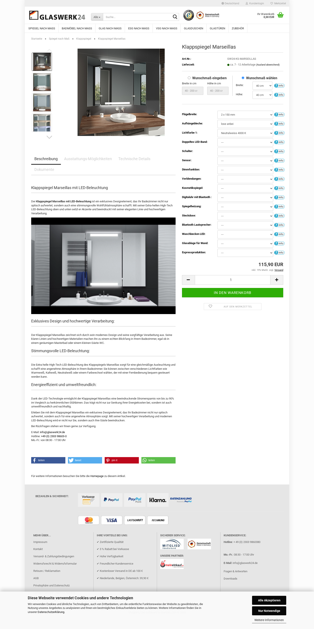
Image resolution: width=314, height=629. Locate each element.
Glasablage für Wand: (195, 243)
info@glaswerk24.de (52, 432)
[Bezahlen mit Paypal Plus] (135, 500)
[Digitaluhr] (279, 197)
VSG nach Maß (166, 28)
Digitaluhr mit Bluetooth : (197, 197)
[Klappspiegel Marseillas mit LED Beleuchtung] (121, 92)
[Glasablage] (279, 243)
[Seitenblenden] (279, 178)
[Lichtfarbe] (279, 132)
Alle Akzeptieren (269, 600)
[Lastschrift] (135, 520)
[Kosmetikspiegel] (279, 188)
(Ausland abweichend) (268, 64)
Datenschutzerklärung (51, 612)
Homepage (97, 476)
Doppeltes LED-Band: (195, 141)
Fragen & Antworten (235, 571)
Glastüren (217, 28)
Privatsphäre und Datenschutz (51, 585)
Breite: (240, 85)
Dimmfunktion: (191, 169)
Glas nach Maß (110, 28)
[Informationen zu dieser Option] (279, 85)
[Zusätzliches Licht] (279, 142)
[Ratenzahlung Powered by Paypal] (181, 500)
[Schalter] (279, 151)
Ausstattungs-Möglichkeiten (88, 159)
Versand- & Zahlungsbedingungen (53, 556)
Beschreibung (46, 159)
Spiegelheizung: (191, 206)
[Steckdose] (279, 215)
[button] (230, 3)
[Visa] (112, 520)
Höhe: (239, 94)
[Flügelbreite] (279, 114)
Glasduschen (193, 28)
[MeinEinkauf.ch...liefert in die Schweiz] (173, 565)
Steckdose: (189, 215)
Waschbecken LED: (193, 234)
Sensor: (187, 160)
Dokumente (44, 169)
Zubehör (238, 28)
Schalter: (187, 151)
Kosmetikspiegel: (192, 187)
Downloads (230, 578)
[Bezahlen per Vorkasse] (89, 500)
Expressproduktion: (194, 252)
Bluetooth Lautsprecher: (196, 224)
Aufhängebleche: (192, 123)
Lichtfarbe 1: (190, 132)
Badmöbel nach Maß (77, 28)
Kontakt (38, 549)
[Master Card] (89, 520)
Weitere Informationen (269, 620)
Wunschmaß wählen (261, 78)
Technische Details (134, 159)
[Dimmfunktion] (279, 169)
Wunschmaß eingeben (209, 78)
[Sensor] (279, 160)
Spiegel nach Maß (41, 28)
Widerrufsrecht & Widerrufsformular (55, 563)
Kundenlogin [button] (256, 3)
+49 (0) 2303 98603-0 (54, 436)
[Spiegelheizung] (279, 206)
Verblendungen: (191, 178)
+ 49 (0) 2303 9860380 (246, 542)
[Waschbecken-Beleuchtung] (279, 234)
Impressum (40, 542)
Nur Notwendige (269, 611)
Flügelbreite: (189, 114)
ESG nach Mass (138, 28)
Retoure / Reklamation (46, 570)
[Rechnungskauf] (158, 520)
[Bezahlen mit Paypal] (112, 500)
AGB (36, 578)
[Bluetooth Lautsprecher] (279, 225)
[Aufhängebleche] (279, 123)
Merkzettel (279, 3)
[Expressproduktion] (279, 252)
